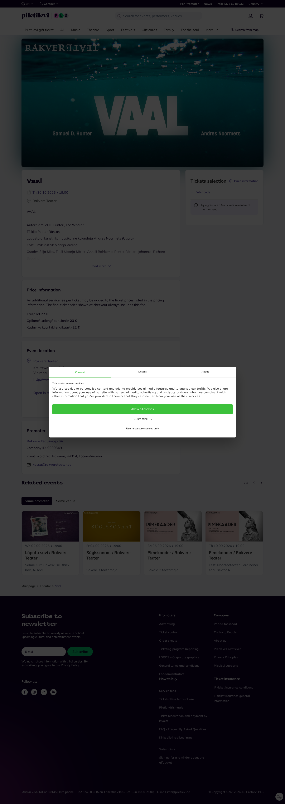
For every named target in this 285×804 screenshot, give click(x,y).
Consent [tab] (80, 372)
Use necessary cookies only (142, 428)
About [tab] (205, 371)
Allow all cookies (142, 409)
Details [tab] (142, 371)
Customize (141, 419)
